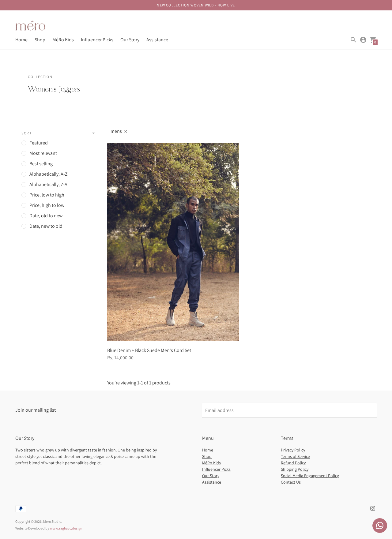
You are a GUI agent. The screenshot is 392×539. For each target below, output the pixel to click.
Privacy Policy (293, 450)
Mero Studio (52, 521)
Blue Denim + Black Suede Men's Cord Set (149, 350)
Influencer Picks (97, 39)
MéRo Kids (63, 39)
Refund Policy (293, 463)
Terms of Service (295, 456)
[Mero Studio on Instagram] (372, 508)
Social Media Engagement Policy (310, 475)
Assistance (157, 39)
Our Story (129, 39)
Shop (40, 39)
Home (21, 39)
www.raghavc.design (66, 528)
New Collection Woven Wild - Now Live (196, 5)
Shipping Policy (294, 469)
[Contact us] (379, 525)
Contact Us (291, 482)
